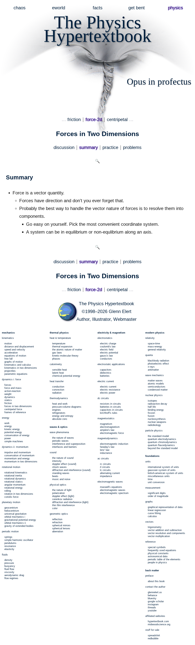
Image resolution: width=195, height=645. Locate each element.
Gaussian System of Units (162, 470)
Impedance (106, 476)
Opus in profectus (159, 81)
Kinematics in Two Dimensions (20, 367)
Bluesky (152, 598)
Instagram (153, 604)
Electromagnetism (110, 427)
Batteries (104, 375)
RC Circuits (105, 464)
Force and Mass (13, 388)
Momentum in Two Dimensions (20, 461)
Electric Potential (109, 352)
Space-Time (154, 343)
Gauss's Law (106, 355)
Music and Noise (61, 479)
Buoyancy (9, 566)
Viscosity (9, 572)
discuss (64, 147)
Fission (151, 412)
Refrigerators (58, 412)
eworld (58, 7)
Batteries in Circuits (110, 406)
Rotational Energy (13, 487)
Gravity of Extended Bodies (19, 526)
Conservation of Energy (17, 435)
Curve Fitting (154, 513)
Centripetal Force (13, 409)
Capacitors (105, 369)
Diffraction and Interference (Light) (70, 502)
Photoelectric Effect (158, 363)
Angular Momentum (15, 484)
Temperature (58, 343)
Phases (56, 358)
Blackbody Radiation (158, 360)
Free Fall (8, 358)
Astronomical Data (157, 556)
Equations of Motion (15, 355)
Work (7, 423)
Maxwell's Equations (111, 487)
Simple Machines (13, 441)
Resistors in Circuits (110, 403)
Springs (8, 537)
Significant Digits (157, 493)
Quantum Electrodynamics (162, 439)
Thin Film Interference (63, 505)
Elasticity (9, 549)
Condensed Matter (158, 389)
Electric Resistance (110, 389)
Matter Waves (155, 380)
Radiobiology (154, 425)
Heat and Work (60, 403)
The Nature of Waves (63, 437)
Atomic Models (156, 383)
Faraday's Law (107, 446)
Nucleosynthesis (157, 419)
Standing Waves (60, 473)
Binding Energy (156, 409)
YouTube (152, 610)
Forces (7, 385)
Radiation (57, 392)
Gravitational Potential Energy (20, 519)
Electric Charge (108, 343)
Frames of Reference (15, 412)
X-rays (151, 366)
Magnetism (106, 423)
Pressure (9, 563)
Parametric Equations (15, 373)
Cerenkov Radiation (62, 499)
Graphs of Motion (13, 361)
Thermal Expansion (62, 346)
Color (55, 508)
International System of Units (163, 467)
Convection (58, 389)
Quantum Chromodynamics (162, 442)
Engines (56, 409)
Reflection (57, 519)
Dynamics (9, 397)
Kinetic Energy (12, 429)
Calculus (152, 516)
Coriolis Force (11, 496)
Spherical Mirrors (61, 525)
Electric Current (108, 386)
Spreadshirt (154, 635)
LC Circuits (105, 470)
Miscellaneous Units (159, 476)
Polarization (58, 493)
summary (88, 147)
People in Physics (157, 562)
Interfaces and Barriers (64, 446)
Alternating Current (110, 473)
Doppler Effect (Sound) (64, 464)
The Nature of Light (61, 490)
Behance (152, 595)
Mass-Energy (155, 346)
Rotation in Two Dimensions (18, 493)
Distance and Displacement (19, 346)
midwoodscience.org (159, 624)
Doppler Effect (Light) (63, 496)
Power (7, 438)
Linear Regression (157, 510)
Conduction (58, 386)
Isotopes (152, 400)
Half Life (152, 406)
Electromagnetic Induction (114, 443)
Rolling (7, 490)
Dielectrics (105, 372)
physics (175, 7)
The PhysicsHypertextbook (97, 29)
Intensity (57, 461)
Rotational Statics (13, 481)
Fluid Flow (9, 569)
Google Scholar (156, 601)
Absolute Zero (59, 419)
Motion (8, 343)
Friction (8, 403)
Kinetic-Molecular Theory (65, 355)
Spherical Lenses (61, 528)
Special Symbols (157, 547)
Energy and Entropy (62, 415)
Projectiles (10, 370)
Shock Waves (59, 467)
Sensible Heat (59, 369)
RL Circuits (105, 467)
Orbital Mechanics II (15, 522)
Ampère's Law (107, 430)
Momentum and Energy (17, 458)
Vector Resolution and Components (166, 533)
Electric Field (106, 349)
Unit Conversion (156, 482)
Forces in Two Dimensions (18, 406)
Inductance (106, 453)
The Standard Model (158, 436)
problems (132, 147)
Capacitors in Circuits (111, 409)
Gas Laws (57, 352)
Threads (152, 607)
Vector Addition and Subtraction (165, 530)
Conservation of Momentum (19, 455)
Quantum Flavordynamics (161, 445)
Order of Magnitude (158, 496)
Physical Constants (158, 553)
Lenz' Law (104, 449)
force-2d (94, 119)
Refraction (57, 522)
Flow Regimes (11, 578)
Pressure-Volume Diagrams (66, 406)
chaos (20, 7)
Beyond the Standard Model (163, 448)
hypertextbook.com (158, 621)
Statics (8, 400)
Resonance (10, 546)
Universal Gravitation (15, 513)
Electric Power (107, 392)
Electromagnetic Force (112, 433)
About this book (156, 581)
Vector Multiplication (159, 536)
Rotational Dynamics (15, 478)
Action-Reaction (12, 391)
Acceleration (11, 352)
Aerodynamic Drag (14, 575)
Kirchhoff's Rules (108, 412)
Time (150, 479)
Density (8, 560)
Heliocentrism (11, 510)
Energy (8, 426)
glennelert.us (155, 592)
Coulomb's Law (107, 346)
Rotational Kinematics (15, 472)
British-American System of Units (165, 473)
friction (74, 119)
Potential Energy (13, 432)
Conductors (106, 358)
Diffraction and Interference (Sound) (71, 470)
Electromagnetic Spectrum (114, 493)
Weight (7, 394)
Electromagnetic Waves (112, 490)
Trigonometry (154, 527)
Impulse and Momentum (17, 452)
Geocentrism (11, 507)
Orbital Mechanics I (14, 516)
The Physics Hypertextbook (106, 303)
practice (110, 147)
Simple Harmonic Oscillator (18, 540)
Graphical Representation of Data (165, 507)
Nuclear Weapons (157, 422)
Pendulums (10, 543)
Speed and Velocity (14, 349)
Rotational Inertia (13, 475)
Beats (55, 476)
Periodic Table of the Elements (164, 559)
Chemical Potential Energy (66, 375)
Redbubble (153, 638)
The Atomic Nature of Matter (67, 349)
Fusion (151, 415)
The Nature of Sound (63, 457)
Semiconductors (156, 386)
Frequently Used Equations (162, 550)
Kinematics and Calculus (17, 364)
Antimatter (153, 369)
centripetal (117, 119)
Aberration (57, 531)
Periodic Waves (60, 440)
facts (97, 7)
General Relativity (157, 349)
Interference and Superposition (68, 443)
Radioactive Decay (157, 403)
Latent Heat (58, 372)
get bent (136, 7)
